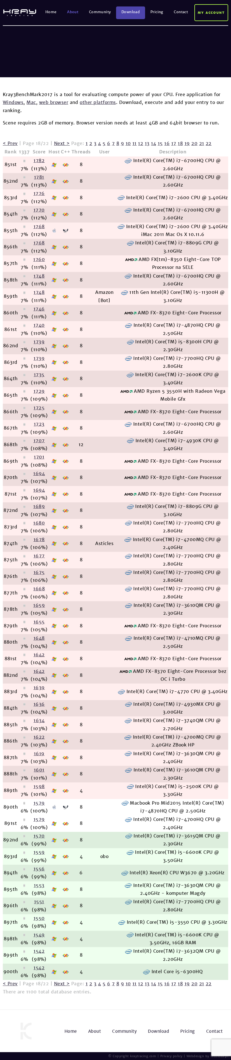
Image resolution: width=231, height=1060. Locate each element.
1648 (39, 638)
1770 (39, 210)
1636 (39, 704)
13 (147, 143)
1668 (39, 589)
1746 (39, 309)
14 (153, 143)
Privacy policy (171, 1056)
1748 (39, 276)
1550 (39, 918)
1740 (39, 325)
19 (187, 143)
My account (211, 13)
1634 (39, 720)
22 (209, 143)
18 (180, 143)
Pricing (156, 12)
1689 (39, 506)
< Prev (10, 143)
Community (100, 12)
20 (194, 143)
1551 (39, 902)
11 (134, 143)
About (72, 12)
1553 (39, 885)
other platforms (98, 102)
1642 (39, 655)
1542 (39, 951)
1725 (39, 408)
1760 (39, 259)
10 (128, 143)
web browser (53, 102)
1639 (39, 688)
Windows (13, 102)
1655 (39, 622)
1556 (39, 869)
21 (201, 143)
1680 (39, 523)
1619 (39, 754)
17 (173, 143)
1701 (39, 457)
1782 (39, 161)
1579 (39, 803)
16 (167, 143)
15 (160, 143)
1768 (39, 227)
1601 (39, 770)
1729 (39, 391)
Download (130, 12)
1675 (39, 572)
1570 (39, 836)
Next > (62, 143)
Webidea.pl (219, 1056)
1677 (39, 556)
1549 (39, 935)
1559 (39, 852)
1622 (39, 737)
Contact (181, 12)
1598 (39, 786)
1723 (39, 424)
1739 (39, 342)
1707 (39, 441)
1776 (39, 193)
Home (51, 12)
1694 (39, 473)
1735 (39, 375)
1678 (39, 540)
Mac (31, 102)
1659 (39, 605)
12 (140, 143)
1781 (39, 177)
